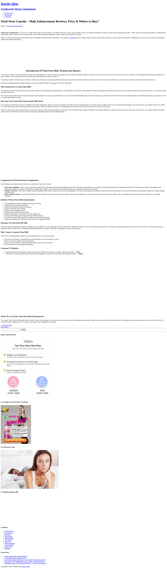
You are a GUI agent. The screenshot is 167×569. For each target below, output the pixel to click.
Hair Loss (8, 534)
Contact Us (8, 16)
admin (12, 26)
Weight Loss (8, 547)
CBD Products (9, 531)
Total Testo (73, 38)
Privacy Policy (9, 13)
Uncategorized (9, 545)
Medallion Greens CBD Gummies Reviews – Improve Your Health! (25, 563)
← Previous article (6, 325)
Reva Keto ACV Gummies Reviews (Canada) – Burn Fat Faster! (24, 561)
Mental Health (9, 538)
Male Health (18, 26)
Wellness (7, 548)
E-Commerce (9, 533)
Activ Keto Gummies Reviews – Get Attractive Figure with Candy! (25, 560)
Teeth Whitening (10, 543)
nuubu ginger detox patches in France (16, 556)
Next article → (5, 327)
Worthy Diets (26, 566)
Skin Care (8, 541)
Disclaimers (8, 15)
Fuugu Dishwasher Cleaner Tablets (15, 558)
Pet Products (8, 540)
